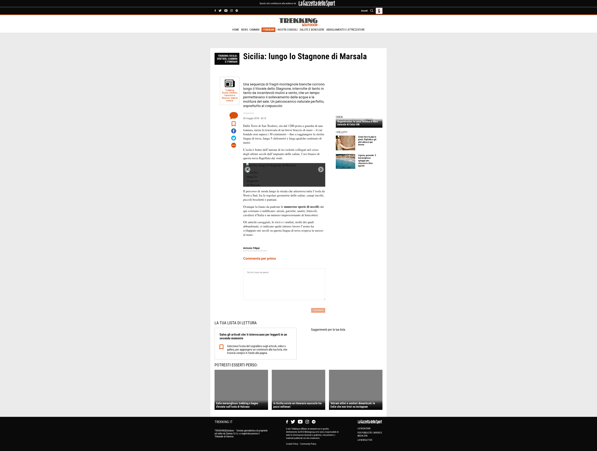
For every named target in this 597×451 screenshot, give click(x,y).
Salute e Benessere (312, 29)
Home (235, 29)
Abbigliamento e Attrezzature (345, 29)
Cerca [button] (368, 120)
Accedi (364, 10)
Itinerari (268, 29)
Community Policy (308, 444)
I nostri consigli (287, 29)
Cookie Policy (292, 444)
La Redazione (364, 428)
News (244, 29)
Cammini (254, 29)
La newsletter (365, 440)
